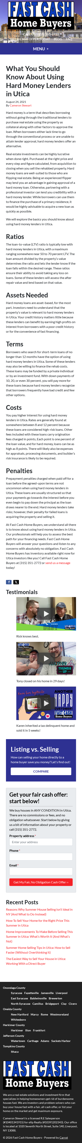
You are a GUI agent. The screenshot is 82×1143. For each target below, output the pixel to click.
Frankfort (39, 1030)
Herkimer (17, 1030)
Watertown (18, 1041)
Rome (44, 1014)
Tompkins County (14, 1046)
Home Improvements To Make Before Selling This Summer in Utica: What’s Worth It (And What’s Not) (39, 936)
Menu (39, 48)
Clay (63, 1003)
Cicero (73, 1003)
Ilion (28, 1030)
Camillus (37, 1003)
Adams (45, 1041)
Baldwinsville (38, 998)
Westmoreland (59, 1014)
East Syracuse (19, 998)
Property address (22, 836)
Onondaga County (14, 987)
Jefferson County (13, 1035)
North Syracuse (20, 1003)
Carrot (64, 1137)
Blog (58, 39)
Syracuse (16, 993)
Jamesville (47, 993)
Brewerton (55, 998)
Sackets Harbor (61, 1041)
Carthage (32, 1041)
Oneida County (12, 1009)
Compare (41, 771)
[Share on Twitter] (16, 582)
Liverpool (61, 993)
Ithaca (15, 1051)
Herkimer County (14, 1025)
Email (14, 865)
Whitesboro (18, 1019)
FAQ (69, 39)
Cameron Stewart (20, 105)
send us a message (57, 563)
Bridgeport (52, 1003)
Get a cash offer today (30, 39)
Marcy (35, 1014)
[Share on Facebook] (9, 582)
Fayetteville (31, 993)
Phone (14, 850)
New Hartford (19, 1014)
